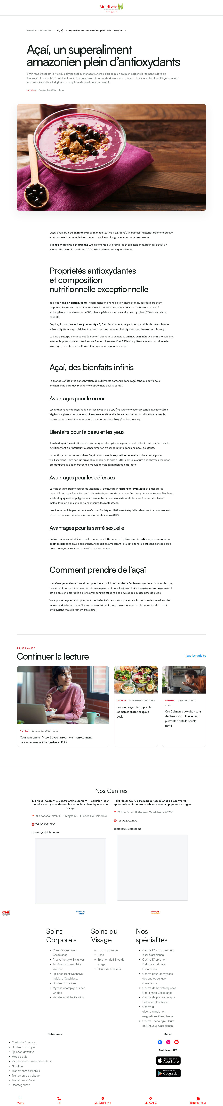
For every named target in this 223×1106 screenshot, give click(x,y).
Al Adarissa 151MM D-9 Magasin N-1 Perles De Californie (71, 816)
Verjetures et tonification (68, 997)
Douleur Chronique (64, 983)
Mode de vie (19, 1056)
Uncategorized (21, 1085)
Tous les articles (195, 655)
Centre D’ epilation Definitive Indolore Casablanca (154, 964)
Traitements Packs (23, 1080)
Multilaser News (45, 30)
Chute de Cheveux (109, 969)
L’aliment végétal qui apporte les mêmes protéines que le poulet (134, 711)
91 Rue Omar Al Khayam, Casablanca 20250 (145, 812)
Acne (101, 954)
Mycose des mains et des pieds (31, 1061)
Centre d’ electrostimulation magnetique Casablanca (157, 1011)
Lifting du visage (108, 950)
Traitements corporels (26, 1070)
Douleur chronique (23, 1047)
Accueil (30, 30)
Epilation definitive (23, 1052)
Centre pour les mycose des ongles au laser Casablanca (157, 978)
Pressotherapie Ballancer (68, 959)
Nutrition (17, 1066)
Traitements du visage (26, 1075)
